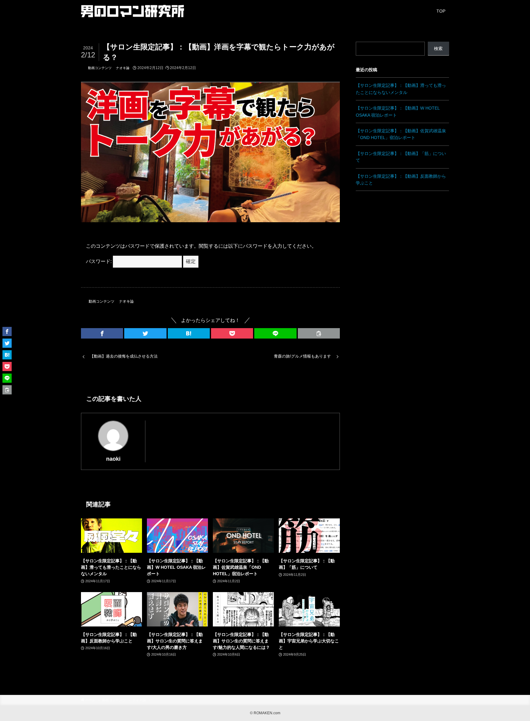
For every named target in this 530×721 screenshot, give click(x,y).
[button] (102, 333)
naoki (113, 459)
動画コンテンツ (100, 68)
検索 (438, 48)
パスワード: (99, 261)
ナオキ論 (122, 68)
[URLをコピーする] (319, 333)
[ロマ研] (132, 11)
